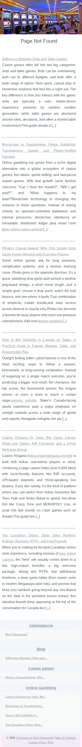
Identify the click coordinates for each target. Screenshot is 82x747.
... (54, 125)
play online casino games (22, 229)
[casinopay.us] (41, 17)
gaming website (24, 400)
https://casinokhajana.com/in (50, 456)
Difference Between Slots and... (26, 658)
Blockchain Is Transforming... (24, 706)
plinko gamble (49, 321)
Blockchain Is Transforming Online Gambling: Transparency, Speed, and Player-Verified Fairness (39, 150)
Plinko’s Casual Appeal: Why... (25, 677)
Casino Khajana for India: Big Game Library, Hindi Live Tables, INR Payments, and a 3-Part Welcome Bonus (39, 444)
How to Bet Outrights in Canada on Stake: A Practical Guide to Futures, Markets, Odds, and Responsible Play (39, 346)
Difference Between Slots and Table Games (34, 59)
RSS (50, 742)
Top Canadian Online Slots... (24, 724)
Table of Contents (65, 737)
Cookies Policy (38, 742)
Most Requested (16, 634)
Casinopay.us (24, 737)
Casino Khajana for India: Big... (25, 696)
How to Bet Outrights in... (21, 715)
